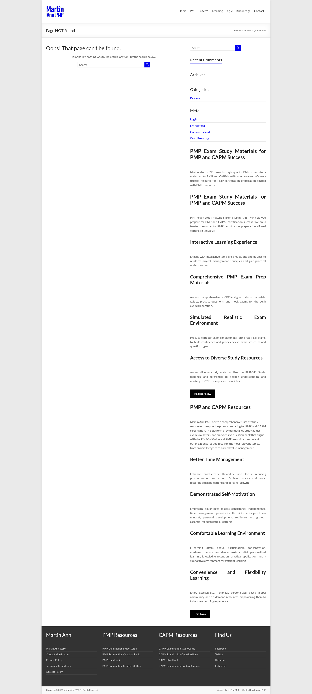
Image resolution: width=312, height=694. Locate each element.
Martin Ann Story (56, 648)
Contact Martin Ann (57, 654)
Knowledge (243, 10)
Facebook (220, 648)
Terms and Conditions (58, 665)
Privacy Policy (54, 660)
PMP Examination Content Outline (121, 665)
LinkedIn (220, 660)
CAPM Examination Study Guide (177, 648)
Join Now (200, 614)
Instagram (220, 665)
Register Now (202, 393)
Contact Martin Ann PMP (254, 690)
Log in (194, 119)
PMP (193, 10)
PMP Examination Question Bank (121, 654)
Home (182, 10)
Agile (229, 10)
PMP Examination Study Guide (119, 648)
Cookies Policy (54, 671)
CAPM (204, 10)
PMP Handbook (111, 660)
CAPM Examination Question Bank (178, 654)
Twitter (219, 654)
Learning (217, 10)
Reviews (195, 98)
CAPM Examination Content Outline (179, 665)
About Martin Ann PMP (228, 690)
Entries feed (197, 125)
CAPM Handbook (169, 660)
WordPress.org (199, 138)
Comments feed (200, 132)
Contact (259, 10)
